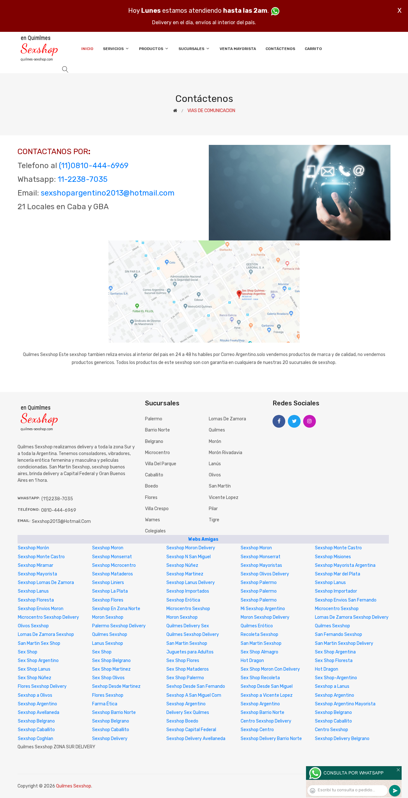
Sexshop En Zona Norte (116, 608)
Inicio (87, 48)
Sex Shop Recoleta (260, 677)
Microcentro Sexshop (188, 608)
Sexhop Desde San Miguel (267, 686)
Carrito (313, 48)
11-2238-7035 (82, 179)
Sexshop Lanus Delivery (190, 582)
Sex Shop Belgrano (111, 660)
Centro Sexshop (331, 729)
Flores (151, 497)
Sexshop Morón (33, 548)
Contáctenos (280, 48)
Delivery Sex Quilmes (187, 712)
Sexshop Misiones (333, 556)
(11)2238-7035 (57, 499)
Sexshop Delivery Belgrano (342, 738)
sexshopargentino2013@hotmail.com (107, 193)
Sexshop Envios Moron (40, 608)
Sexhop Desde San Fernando (195, 686)
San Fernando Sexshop (338, 634)
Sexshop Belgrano (333, 712)
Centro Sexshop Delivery (266, 721)
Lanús (215, 464)
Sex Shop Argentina (335, 652)
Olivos (215, 475)
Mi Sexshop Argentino (263, 608)
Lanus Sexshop (107, 643)
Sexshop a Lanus (332, 686)
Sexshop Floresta (36, 600)
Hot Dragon (252, 660)
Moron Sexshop (107, 617)
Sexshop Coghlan (35, 738)
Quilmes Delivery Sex (187, 626)
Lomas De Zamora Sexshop (46, 634)
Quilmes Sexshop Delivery (192, 634)
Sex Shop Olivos (108, 677)
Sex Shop (27, 652)
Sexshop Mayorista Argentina (345, 565)
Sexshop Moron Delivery (190, 548)
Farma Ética (104, 704)
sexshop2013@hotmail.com (61, 521)
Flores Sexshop (107, 695)
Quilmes (217, 430)
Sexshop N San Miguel (188, 556)
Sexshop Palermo (259, 582)
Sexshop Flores (107, 600)
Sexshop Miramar (35, 565)
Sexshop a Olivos (35, 695)
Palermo (153, 419)
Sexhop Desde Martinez (116, 686)
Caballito (154, 475)
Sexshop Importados (187, 591)
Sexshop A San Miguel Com (193, 695)
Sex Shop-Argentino (336, 677)
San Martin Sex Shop (39, 643)
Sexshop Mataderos (112, 574)
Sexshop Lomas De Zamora (46, 582)
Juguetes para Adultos (190, 652)
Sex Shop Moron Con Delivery (270, 669)
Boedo (151, 486)
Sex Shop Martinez (111, 669)
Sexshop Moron (107, 548)
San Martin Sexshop (186, 643)
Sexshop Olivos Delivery (265, 574)
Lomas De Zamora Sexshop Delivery (352, 617)
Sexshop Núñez (182, 565)
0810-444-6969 (58, 510)
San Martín (220, 486)
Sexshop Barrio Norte (114, 712)
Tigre (214, 520)
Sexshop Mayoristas (261, 565)
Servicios (114, 48)
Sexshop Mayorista (37, 574)
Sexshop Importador (336, 591)
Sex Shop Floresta (334, 660)
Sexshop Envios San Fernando (345, 600)
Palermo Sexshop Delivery (119, 626)
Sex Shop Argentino (38, 660)
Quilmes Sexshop (332, 626)
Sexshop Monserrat (112, 556)
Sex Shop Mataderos (187, 669)
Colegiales (155, 531)
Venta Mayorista (238, 48)
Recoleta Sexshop (259, 634)
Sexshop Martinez (184, 574)
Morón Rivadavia (225, 452)
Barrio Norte (157, 430)
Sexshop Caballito (333, 721)
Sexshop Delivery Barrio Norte (271, 738)
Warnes (152, 520)
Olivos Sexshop (33, 626)
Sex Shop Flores (182, 660)
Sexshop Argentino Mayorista (345, 704)
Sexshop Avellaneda (38, 712)
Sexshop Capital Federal (191, 729)
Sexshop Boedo (182, 721)
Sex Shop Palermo (185, 677)
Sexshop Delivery (109, 738)
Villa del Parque (160, 464)
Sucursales (191, 48)
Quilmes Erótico (257, 626)
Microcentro (157, 452)
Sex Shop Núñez (34, 677)
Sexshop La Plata (110, 591)
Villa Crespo (157, 508)
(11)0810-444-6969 (93, 165)
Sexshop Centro (257, 729)
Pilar (213, 508)
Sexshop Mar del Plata (337, 574)
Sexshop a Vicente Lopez (267, 695)
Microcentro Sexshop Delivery (48, 617)
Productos (151, 48)
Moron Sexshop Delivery (265, 617)
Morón (215, 441)
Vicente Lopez (223, 497)
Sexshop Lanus (330, 582)
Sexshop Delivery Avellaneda (195, 738)
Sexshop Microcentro (114, 565)
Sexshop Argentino (334, 695)
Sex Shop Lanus (34, 669)
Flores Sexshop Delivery (42, 686)
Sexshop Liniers (108, 582)
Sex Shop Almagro (259, 652)
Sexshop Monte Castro (338, 548)
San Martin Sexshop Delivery (344, 643)
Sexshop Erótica (183, 600)
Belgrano (154, 441)
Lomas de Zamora (227, 419)
